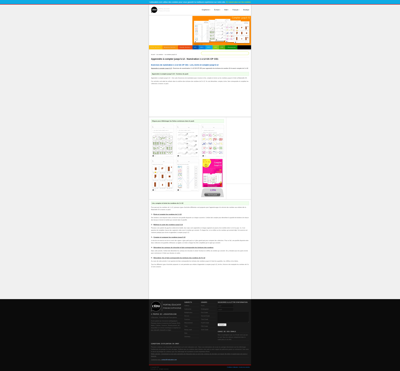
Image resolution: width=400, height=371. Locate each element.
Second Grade (205, 316)
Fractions (187, 319)
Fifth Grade (204, 326)
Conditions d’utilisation (232, 367)
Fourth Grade (205, 323)
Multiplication (188, 312)
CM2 (221, 47)
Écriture (216, 10)
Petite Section (155, 47)
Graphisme (205, 10)
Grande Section (185, 47)
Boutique (246, 10)
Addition (186, 305)
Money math (188, 329)
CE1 (201, 47)
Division (186, 316)
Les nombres (159, 54)
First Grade (204, 312)
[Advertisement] (169, 30)
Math (226, 10)
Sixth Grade (204, 329)
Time (185, 326)
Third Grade (204, 319)
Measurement (188, 323)
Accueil (153, 54)
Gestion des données (244, 367)
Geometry (187, 336)
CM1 (215, 47)
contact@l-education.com (169, 359)
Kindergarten (205, 309)
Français (235, 10)
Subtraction (187, 309)
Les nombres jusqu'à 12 (171, 54)
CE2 (208, 47)
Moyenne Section (169, 47)
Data (185, 333)
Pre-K (202, 305)
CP (195, 47)
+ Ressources (231, 47)
